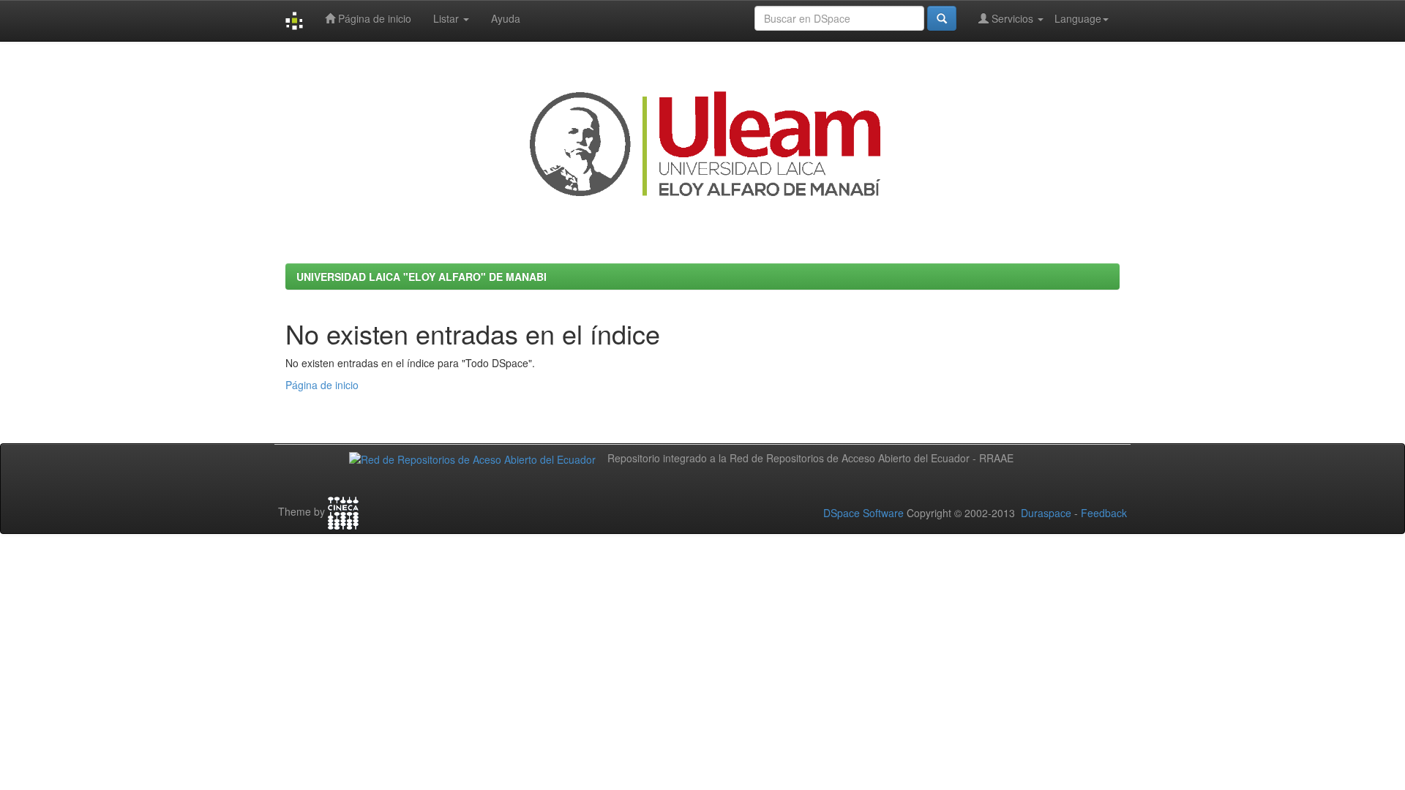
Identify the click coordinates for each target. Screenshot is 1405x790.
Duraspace (1046, 512)
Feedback (1104, 512)
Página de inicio (373, 18)
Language (1077, 18)
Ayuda (505, 18)
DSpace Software (863, 512)
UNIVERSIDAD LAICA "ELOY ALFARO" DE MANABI (421, 276)
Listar (447, 18)
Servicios (1012, 18)
